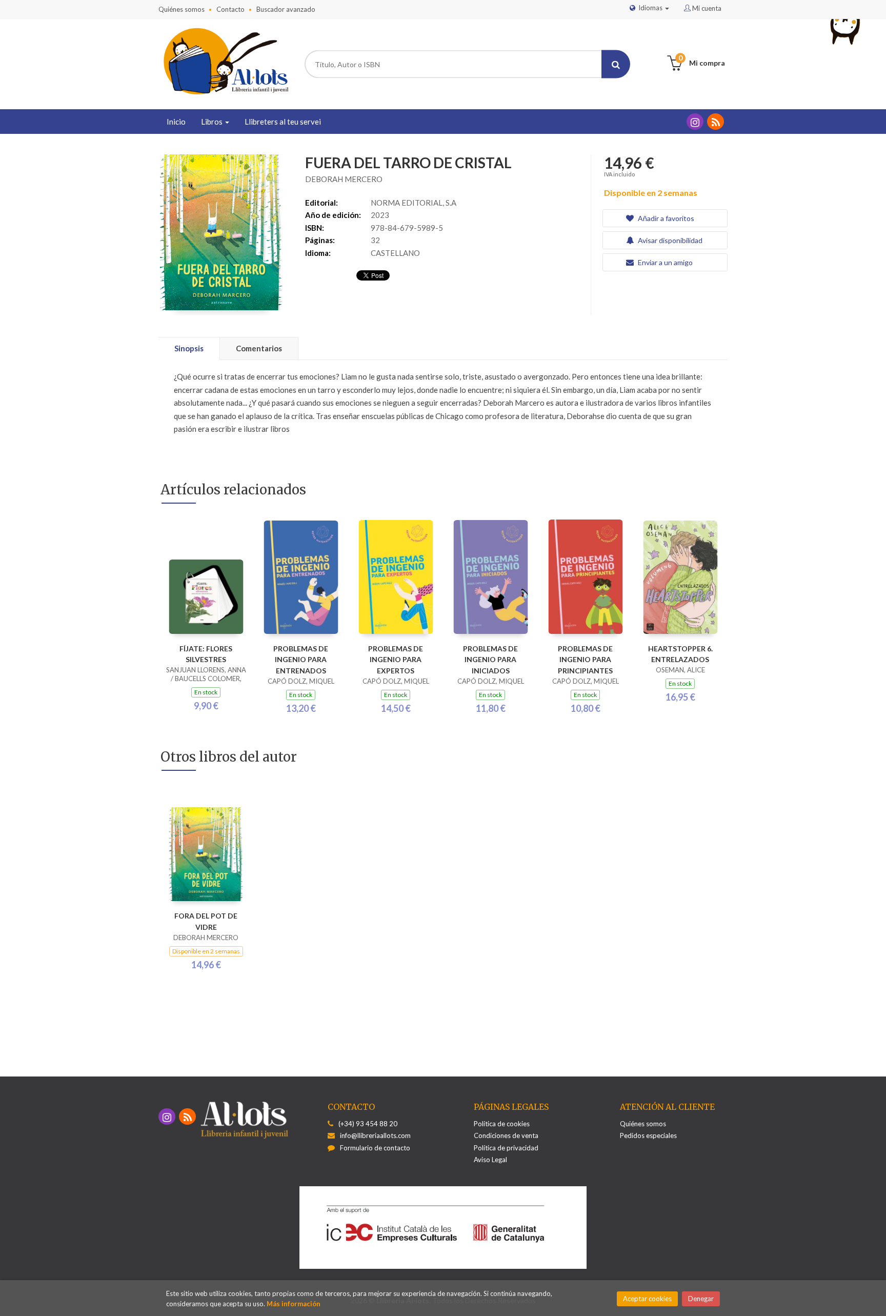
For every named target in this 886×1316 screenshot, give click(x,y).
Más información (293, 1304)
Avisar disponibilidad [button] (669, 240)
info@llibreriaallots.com (375, 1135)
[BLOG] (715, 121)
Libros (212, 121)
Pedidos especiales (648, 1135)
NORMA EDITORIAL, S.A (413, 202)
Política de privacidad (506, 1148)
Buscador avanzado (285, 9)
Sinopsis (189, 348)
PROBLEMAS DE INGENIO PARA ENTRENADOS (300, 659)
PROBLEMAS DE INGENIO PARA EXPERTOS (395, 659)
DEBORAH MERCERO (343, 179)
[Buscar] (615, 64)
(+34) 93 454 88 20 (367, 1124)
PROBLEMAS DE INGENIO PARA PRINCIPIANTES (585, 659)
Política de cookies (502, 1124)
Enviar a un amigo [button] (664, 262)
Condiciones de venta (506, 1135)
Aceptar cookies (647, 1298)
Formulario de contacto (375, 1148)
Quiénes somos (181, 9)
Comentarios (259, 348)
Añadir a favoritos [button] (665, 218)
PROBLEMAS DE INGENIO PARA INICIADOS (490, 659)
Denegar (701, 1298)
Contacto (230, 9)
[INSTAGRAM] (695, 121)
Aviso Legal (490, 1159)
